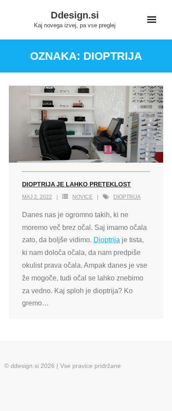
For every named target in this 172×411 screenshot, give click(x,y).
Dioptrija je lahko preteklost (76, 184)
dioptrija (127, 197)
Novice (82, 197)
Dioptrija (106, 240)
